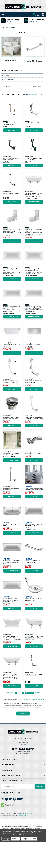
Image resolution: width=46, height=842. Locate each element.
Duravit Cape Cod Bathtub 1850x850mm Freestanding (34, 489)
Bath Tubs (11, 60)
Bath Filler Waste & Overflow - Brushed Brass (12, 123)
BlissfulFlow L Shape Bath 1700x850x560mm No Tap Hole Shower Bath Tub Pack (12, 231)
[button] (22, 86)
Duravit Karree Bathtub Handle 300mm (32, 561)
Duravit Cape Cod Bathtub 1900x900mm (12, 525)
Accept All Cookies (29, 838)
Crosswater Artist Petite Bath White (32, 345)
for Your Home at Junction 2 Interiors (32, 699)
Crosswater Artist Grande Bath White (11, 345)
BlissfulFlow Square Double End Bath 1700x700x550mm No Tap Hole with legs (12, 271)
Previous (10, 693)
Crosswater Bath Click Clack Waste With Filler (10, 381)
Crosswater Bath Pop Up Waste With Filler (33, 381)
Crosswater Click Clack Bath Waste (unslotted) (11, 418)
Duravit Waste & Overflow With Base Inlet (33, 599)
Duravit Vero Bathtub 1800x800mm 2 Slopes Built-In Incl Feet (10, 600)
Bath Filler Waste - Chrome (34, 123)
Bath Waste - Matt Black (11, 193)
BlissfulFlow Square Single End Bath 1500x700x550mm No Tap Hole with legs (12, 309)
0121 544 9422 (13, 20)
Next (37, 693)
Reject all (15, 838)
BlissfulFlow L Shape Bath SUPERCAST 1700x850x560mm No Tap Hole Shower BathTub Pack (33, 232)
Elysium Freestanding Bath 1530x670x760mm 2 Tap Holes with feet (34, 638)
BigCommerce (28, 813)
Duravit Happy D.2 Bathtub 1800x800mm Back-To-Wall (11, 562)
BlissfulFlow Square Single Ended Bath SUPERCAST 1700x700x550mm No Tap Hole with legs (33, 309)
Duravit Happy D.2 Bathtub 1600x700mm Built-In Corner (33, 526)
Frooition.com (22, 815)
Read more (23, 713)
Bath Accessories (35, 61)
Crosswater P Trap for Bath (34, 453)
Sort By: (25, 94)
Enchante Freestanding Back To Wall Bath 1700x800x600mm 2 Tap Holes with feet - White (11, 676)
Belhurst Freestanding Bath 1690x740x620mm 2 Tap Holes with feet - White (34, 195)
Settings (5, 838)
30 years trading (37, 20)
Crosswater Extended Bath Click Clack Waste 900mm (34, 418)
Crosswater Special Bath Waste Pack (11, 489)
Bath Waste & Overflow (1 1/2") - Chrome (11, 159)
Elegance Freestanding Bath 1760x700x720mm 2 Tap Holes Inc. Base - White (12, 638)
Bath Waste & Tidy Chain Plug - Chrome (33, 159)
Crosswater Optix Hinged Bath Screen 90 (11, 454)
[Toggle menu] (8, 14)
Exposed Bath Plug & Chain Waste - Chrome (34, 675)
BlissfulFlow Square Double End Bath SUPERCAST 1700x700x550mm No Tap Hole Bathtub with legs (34, 271)
